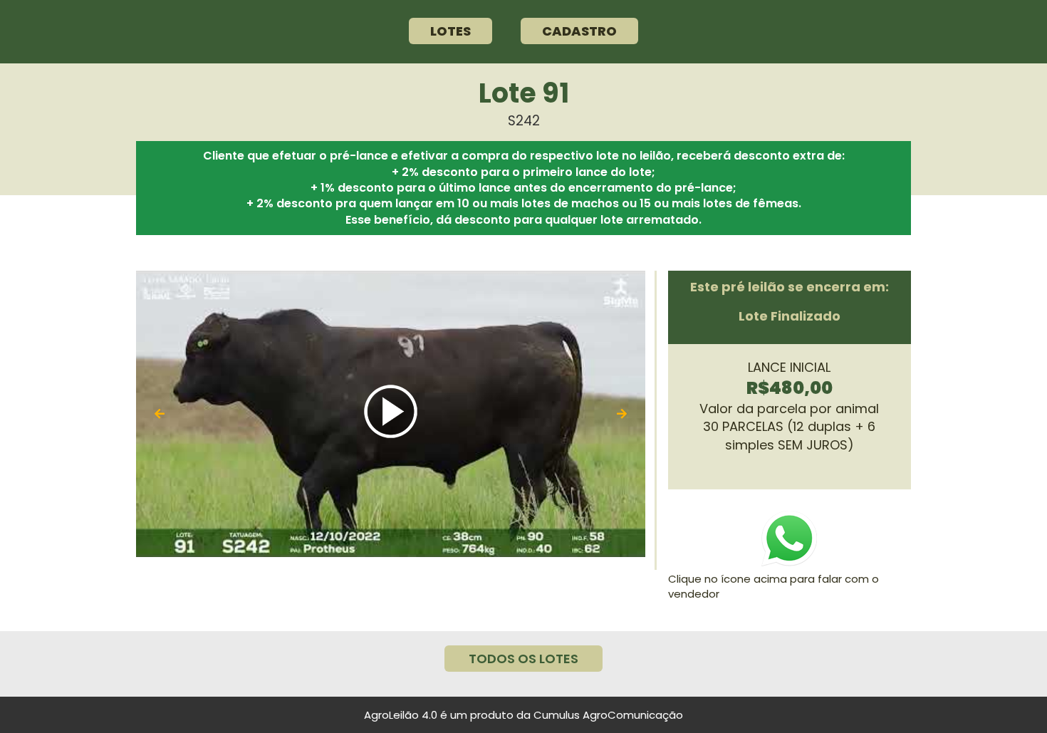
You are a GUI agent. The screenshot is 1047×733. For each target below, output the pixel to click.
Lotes (450, 31)
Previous (159, 414)
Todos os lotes (523, 658)
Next (622, 414)
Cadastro (579, 31)
